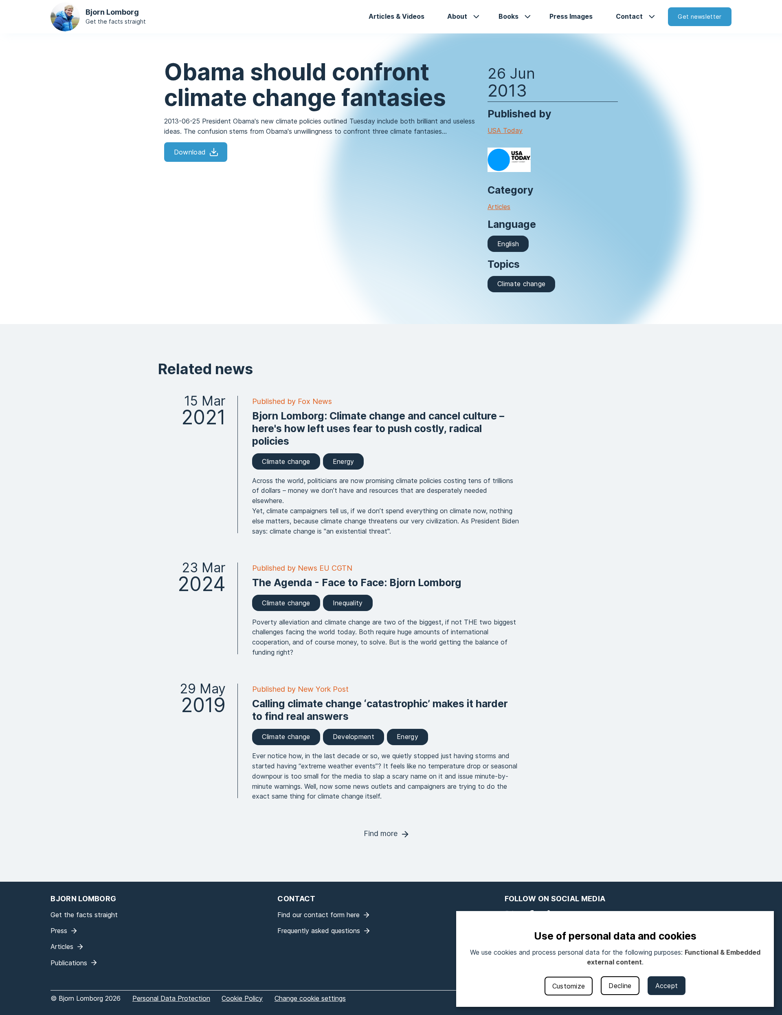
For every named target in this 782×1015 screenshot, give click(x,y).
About (457, 16)
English (508, 244)
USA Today (505, 130)
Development (353, 737)
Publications (69, 963)
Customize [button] (568, 986)
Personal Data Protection (171, 998)
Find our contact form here (318, 915)
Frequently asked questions (318, 931)
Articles (499, 207)
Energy (343, 461)
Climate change (521, 284)
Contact (629, 16)
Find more (381, 833)
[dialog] (615, 959)
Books (508, 16)
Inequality (348, 603)
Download (190, 152)
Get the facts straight (116, 21)
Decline (619, 986)
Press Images (571, 16)
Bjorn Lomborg (112, 12)
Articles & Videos (396, 16)
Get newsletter (699, 16)
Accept (666, 986)
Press (59, 931)
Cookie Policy (242, 998)
